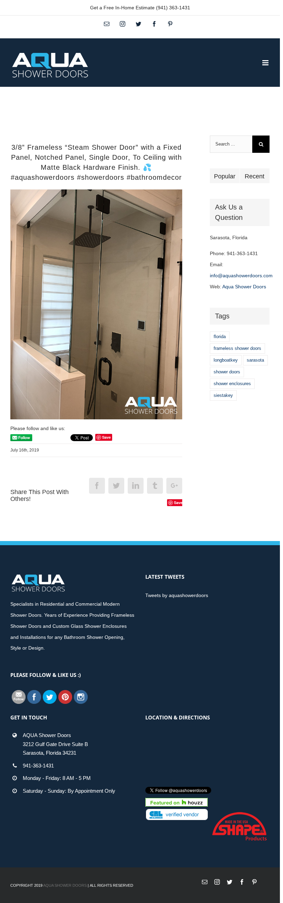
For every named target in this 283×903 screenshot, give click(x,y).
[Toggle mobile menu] (266, 62)
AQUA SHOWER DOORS (65, 885)
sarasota (255, 360)
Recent (254, 176)
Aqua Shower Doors (244, 286)
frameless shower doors (237, 348)
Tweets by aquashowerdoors (176, 595)
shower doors (227, 371)
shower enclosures (232, 383)
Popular (224, 176)
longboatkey (226, 360)
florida (220, 336)
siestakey (223, 395)
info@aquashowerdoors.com (241, 275)
